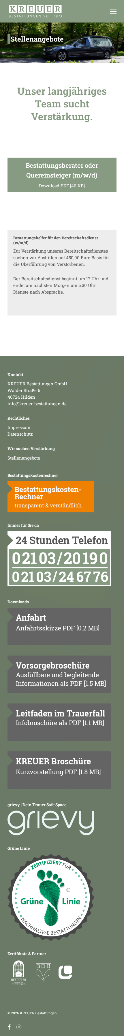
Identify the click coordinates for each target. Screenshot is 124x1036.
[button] (113, 11)
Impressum (18, 427)
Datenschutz (20, 434)
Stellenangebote (23, 458)
